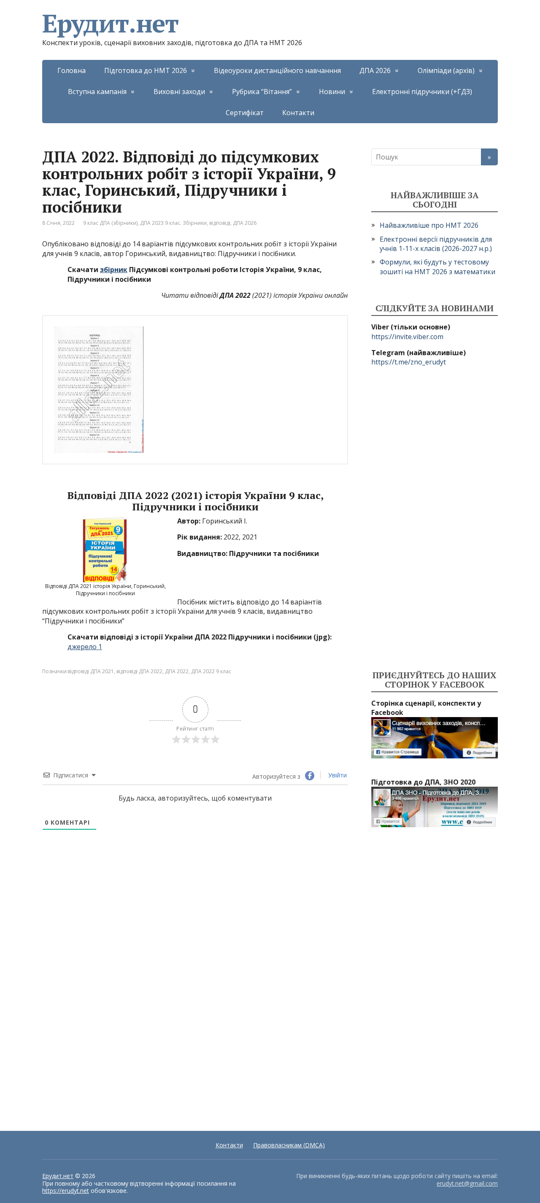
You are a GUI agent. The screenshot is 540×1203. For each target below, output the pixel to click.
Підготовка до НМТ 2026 (145, 70)
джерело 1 (85, 646)
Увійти (337, 775)
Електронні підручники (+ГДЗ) (422, 91)
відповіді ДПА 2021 (91, 671)
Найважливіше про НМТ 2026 (429, 225)
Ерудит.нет (110, 23)
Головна (71, 70)
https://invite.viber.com (407, 336)
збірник (113, 269)
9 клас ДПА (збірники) (110, 223)
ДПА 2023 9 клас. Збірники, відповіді (185, 223)
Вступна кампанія (97, 91)
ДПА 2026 (375, 70)
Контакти (298, 112)
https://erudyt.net (65, 1191)
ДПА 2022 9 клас (211, 671)
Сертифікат (245, 112)
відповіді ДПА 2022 (139, 671)
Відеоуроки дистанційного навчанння (277, 70)
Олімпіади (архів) (446, 70)
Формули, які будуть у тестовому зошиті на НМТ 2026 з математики (437, 266)
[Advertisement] (434, 518)
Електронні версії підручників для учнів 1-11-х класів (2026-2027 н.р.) (436, 244)
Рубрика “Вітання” (262, 91)
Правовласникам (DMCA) (289, 1145)
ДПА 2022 (177, 671)
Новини (332, 91)
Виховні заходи (179, 91)
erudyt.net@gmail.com (467, 1183)
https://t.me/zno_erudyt (408, 362)
